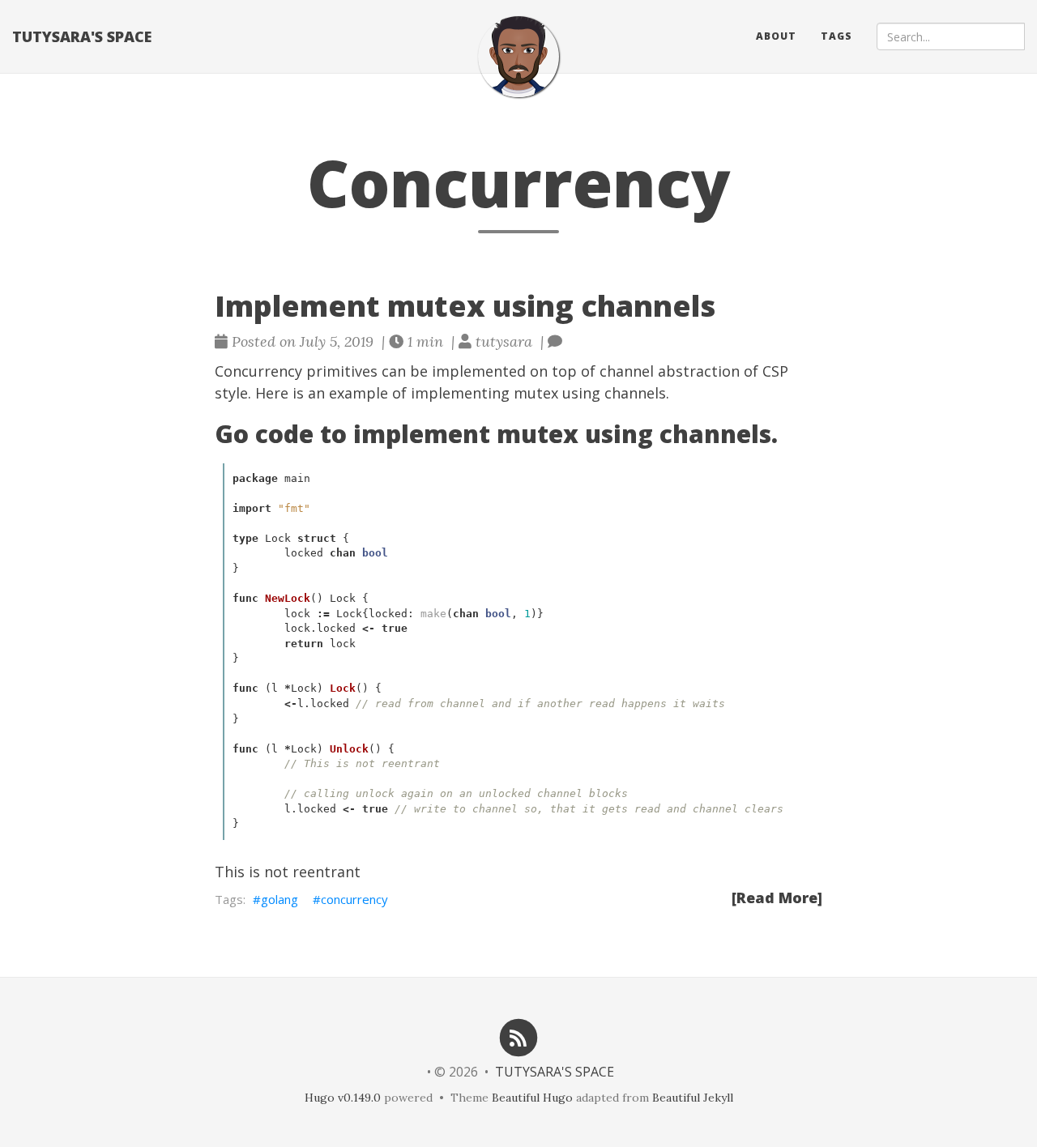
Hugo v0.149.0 (343, 1097)
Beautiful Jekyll (692, 1097)
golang (279, 899)
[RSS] (518, 1036)
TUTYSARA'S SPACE (81, 36)
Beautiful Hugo (532, 1097)
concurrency (354, 899)
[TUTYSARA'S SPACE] (518, 56)
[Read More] (777, 897)
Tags (836, 36)
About (776, 36)
